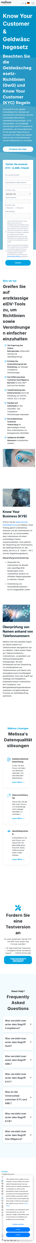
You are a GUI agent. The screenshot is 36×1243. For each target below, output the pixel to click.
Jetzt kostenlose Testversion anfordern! (18, 960)
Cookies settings (18, 1224)
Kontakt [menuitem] (5, 1172)
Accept (18, 1229)
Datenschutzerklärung (13, 256)
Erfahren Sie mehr (18, 149)
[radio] (10, 208)
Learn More (17, 859)
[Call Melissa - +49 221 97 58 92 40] (23, 3)
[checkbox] (18, 208)
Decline (18, 1235)
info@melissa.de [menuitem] (8, 1174)
